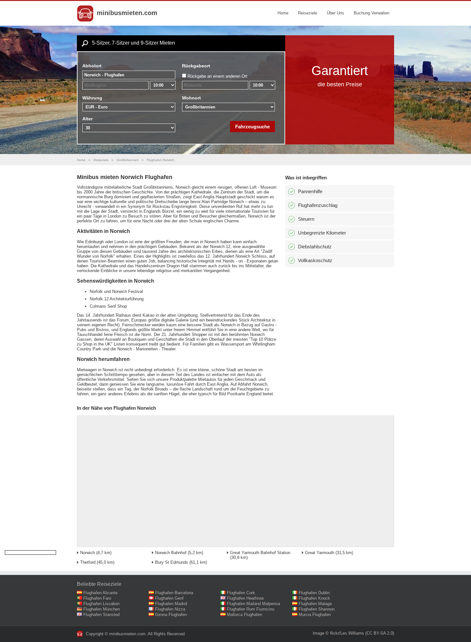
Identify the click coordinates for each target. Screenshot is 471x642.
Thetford (87, 562)
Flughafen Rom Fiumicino (250, 609)
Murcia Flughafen (315, 614)
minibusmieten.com (127, 12)
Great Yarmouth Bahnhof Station (260, 552)
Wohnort (191, 97)
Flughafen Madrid (171, 603)
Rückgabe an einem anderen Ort (217, 76)
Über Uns (335, 13)
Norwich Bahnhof (170, 552)
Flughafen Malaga (315, 603)
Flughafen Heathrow (245, 598)
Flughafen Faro (97, 598)
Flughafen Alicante (100, 592)
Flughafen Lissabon (101, 603)
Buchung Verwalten (371, 13)
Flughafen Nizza (170, 609)
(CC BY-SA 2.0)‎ (379, 633)
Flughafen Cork (241, 592)
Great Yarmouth (319, 552)
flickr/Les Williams (347, 633)
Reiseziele (307, 13)
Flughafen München (101, 609)
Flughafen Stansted (101, 614)
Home (282, 13)
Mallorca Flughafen (244, 614)
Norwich (87, 552)
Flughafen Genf (169, 598)
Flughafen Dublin (314, 592)
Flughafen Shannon (317, 609)
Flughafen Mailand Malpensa (253, 603)
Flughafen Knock (314, 598)
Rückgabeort (196, 65)
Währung (92, 97)
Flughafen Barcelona (174, 592)
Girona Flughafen (171, 614)
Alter (87, 118)
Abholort (92, 65)
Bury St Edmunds (171, 562)
